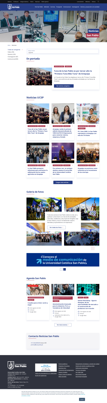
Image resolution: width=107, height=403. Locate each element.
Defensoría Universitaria (82, 368)
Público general (45, 1)
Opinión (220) (12, 54)
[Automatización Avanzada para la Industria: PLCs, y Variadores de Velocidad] (63, 289)
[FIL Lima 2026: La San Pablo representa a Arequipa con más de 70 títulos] (88, 113)
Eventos (80, 297)
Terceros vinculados (81, 370)
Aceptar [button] (82, 399)
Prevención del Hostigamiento (66, 370)
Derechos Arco (62, 368)
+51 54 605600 (20, 385)
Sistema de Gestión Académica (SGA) (85, 366)
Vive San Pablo (39, 7)
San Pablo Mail (79, 372)
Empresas (37, 1)
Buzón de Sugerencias (40, 375)
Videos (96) (11, 52)
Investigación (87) (13, 57)
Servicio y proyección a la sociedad (89, 7)
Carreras (52, 7)
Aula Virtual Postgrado (81, 376)
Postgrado (59, 7)
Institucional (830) (13, 59)
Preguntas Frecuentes (64, 366)
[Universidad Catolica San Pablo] (13, 6)
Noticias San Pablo (33, 126)
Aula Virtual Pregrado (81, 374)
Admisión (46, 7)
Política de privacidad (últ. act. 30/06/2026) (46, 373)
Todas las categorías (14, 50)
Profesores (15, 1)
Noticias (93, 1)
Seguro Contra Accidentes (65, 374)
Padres (31, 1)
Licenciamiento (80, 1)
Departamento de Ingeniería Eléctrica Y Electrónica (62, 298)
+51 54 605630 (11, 385)
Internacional (67, 7)
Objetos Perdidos (63, 372)
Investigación (75, 7)
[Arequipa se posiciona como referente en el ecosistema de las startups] (88, 153)
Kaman (85, 297)
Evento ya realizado (33, 285)
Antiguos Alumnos (24, 1)
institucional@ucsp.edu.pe (14, 387)
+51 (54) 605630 (35, 343)
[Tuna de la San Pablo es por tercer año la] (37, 113)
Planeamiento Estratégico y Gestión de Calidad (87, 364)
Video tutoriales (62, 376)
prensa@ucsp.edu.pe (37, 345)
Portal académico (63, 364)
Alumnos (10, 1)
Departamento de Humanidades (36, 297)
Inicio (9, 45)
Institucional (41, 126)
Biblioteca (88, 1)
